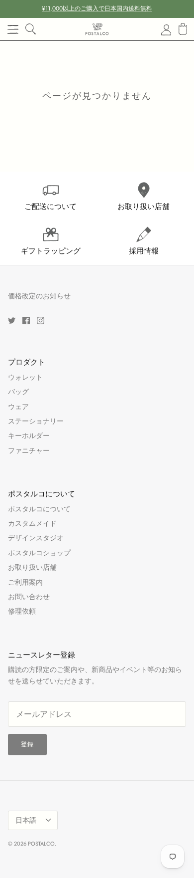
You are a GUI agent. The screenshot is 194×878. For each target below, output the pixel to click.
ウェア (18, 407)
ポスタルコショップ (39, 553)
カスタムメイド (32, 523)
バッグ (18, 392)
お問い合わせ (29, 597)
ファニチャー (29, 450)
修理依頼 (22, 611)
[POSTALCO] (97, 29)
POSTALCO (41, 844)
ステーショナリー (36, 421)
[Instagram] (40, 320)
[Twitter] (11, 320)
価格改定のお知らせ (39, 296)
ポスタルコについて (39, 509)
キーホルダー (29, 435)
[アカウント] (160, 29)
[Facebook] (26, 320)
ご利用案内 (25, 582)
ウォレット (25, 377)
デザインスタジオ (36, 538)
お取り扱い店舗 (32, 567)
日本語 (25, 820)
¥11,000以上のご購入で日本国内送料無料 (97, 8)
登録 (27, 744)
